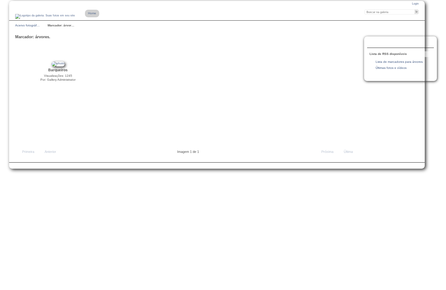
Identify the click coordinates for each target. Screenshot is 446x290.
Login (415, 3)
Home (92, 13)
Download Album (398, 42)
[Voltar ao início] (45, 16)
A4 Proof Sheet (373, 42)
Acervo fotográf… (27, 25)
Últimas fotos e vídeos (391, 67)
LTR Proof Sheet (386, 42)
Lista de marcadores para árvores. (400, 61)
